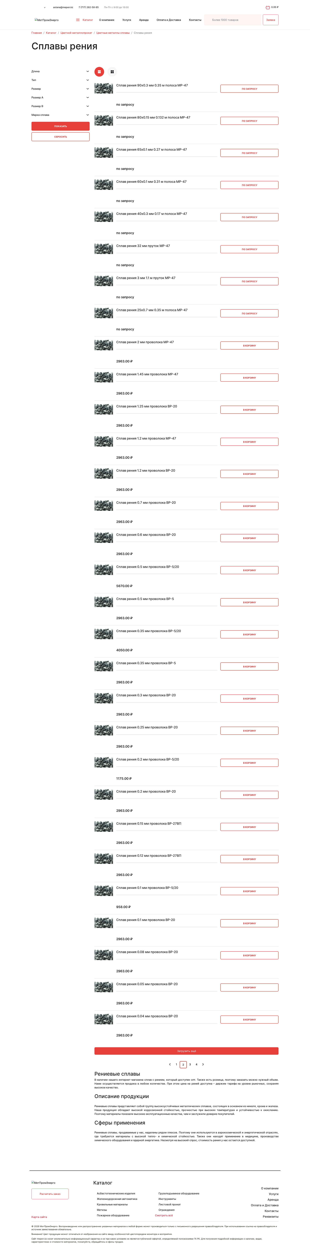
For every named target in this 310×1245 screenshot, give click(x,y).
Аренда (144, 19)
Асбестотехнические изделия (116, 1193)
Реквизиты (271, 1216)
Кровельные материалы (112, 1204)
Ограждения (167, 1209)
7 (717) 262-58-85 (89, 7)
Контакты (195, 19)
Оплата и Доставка (169, 19)
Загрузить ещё (186, 1051)
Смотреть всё (164, 1215)
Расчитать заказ (50, 1193)
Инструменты (167, 1198)
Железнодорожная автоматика (117, 1198)
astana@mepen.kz (63, 7)
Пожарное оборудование (113, 1215)
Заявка (270, 19)
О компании (106, 19)
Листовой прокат (170, 1204)
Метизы (102, 1209)
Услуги (126, 19)
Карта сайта (39, 1217)
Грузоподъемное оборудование (179, 1193)
